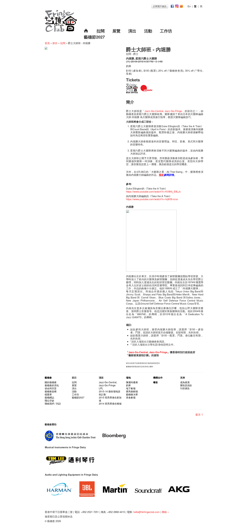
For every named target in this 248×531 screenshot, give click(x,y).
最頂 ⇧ (199, 414)
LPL (101, 388)
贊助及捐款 (186, 385)
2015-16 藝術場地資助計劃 (109, 393)
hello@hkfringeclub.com (146, 512)
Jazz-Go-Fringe (158, 352)
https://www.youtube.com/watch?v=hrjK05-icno (152, 199)
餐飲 (155, 382)
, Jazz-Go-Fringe (172, 111)
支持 (182, 377)
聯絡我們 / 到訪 (53, 403)
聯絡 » (165, 512)
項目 (101, 377)
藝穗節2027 (94, 37)
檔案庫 (48, 394)
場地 (128, 377)
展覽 (116, 31)
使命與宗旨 (51, 388)
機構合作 (158, 377)
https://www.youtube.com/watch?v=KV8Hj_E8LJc (153, 191)
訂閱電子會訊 (159, 6)
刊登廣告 (185, 388)
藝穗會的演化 (52, 385)
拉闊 (101, 31)
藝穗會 (48, 377)
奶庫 (128, 385)
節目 (55, 43)
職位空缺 (49, 400)
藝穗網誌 (49, 397)
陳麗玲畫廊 (132, 382)
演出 (132, 31)
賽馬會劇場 (132, 391)
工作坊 (166, 31)
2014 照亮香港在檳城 (110, 403)
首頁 (47, 43)
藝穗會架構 (51, 391)
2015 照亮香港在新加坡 (110, 399)
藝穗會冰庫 (132, 394)
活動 (148, 31)
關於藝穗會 (51, 382)
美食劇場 (130, 397)
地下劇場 (130, 388)
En (189, 6)
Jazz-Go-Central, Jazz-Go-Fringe (108, 384)
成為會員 (185, 382)
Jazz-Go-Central (154, 111)
